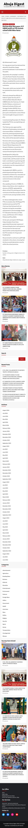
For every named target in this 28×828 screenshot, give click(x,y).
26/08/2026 (6, 292)
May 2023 (5, 527)
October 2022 (6, 548)
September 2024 (7, 479)
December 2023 (7, 506)
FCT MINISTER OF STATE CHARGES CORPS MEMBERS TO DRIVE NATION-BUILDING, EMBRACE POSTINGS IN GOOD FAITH (14, 383)
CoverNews (13, 825)
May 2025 (5, 455)
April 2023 (5, 530)
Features (5, 594)
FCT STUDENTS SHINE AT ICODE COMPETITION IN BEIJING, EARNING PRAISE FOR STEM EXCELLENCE (12, 289)
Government (11, 24)
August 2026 (6, 410)
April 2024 (5, 494)
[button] (2, 12)
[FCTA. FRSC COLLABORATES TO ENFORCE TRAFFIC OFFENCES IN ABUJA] (14, 651)
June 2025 (5, 452)
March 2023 (6, 533)
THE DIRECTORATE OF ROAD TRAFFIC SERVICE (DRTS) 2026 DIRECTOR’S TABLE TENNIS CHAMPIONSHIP (13, 389)
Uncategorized (6, 633)
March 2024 (6, 497)
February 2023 (6, 536)
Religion (5, 618)
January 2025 (6, 467)
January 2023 (6, 539)
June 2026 (5, 416)
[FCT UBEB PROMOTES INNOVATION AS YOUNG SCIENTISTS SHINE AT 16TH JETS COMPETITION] (14, 332)
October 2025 (6, 440)
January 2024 (6, 503)
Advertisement (6, 570)
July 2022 (5, 556)
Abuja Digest (14, 4)
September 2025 (7, 443)
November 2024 (7, 473)
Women (5, 636)
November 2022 (7, 545)
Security (5, 621)
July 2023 (5, 521)
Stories (4, 627)
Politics (4, 615)
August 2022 (6, 553)
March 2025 (6, 461)
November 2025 (7, 437)
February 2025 (6, 464)
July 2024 (5, 485)
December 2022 (7, 542)
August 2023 (6, 518)
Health (4, 606)
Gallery (4, 600)
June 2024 (5, 488)
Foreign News (6, 597)
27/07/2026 (6, 348)
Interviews (5, 609)
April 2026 (5, 422)
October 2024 (6, 476)
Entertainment (6, 588)
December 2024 (7, 470)
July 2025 (5, 449)
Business (5, 579)
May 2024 (5, 491)
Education (5, 24)
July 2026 (5, 413)
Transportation (6, 630)
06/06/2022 (6, 33)
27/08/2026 (6, 665)
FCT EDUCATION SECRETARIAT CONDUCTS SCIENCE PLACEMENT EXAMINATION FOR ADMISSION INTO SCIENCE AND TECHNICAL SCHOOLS (14, 317)
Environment (6, 591)
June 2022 (5, 559)
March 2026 (6, 425)
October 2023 (6, 512)
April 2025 (5, 458)
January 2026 (6, 431)
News (10, 283)
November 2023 (7, 509)
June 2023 (5, 524)
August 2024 (6, 482)
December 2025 (7, 434)
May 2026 (5, 419)
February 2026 (6, 428)
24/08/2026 (6, 321)
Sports (4, 624)
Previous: (14, 253)
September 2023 (7, 515)
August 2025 (6, 446)
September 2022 (7, 551)
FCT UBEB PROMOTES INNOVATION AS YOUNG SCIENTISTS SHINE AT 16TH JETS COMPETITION (13, 344)
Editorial (5, 582)
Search (3, 353)
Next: (14, 259)
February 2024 (6, 500)
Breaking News (6, 576)
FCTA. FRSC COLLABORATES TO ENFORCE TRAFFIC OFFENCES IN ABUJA (14, 371)
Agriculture (5, 573)
